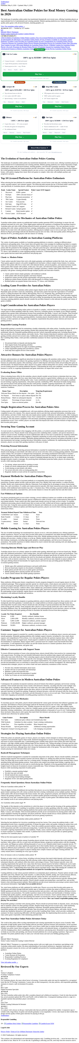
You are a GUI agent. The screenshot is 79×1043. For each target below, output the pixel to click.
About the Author (38, 1031)
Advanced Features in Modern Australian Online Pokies (20, 49)
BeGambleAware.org (56, 152)
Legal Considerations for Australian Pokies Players (56, 41)
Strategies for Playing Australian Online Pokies (55, 49)
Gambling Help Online (12, 1023)
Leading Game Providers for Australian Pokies (22, 41)
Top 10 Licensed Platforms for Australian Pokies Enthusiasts (55, 38)
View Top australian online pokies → (13, 26)
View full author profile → (9, 962)
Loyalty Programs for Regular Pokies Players (21, 47)
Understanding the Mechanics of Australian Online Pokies (20, 39)
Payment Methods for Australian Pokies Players (32, 45)
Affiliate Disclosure (26, 1031)
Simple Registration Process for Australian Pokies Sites (52, 43)
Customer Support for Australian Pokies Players (53, 47)
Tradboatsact (5, 2)
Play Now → (39, 74)
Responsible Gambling (29, 1023)
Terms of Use (15, 1031)
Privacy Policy (5, 1031)
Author (3, 3)
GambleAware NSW (46, 1023)
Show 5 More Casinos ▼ (39, 148)
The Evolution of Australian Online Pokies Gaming (18, 38)
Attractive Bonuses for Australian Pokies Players (17, 43)
